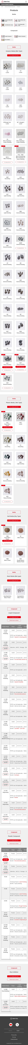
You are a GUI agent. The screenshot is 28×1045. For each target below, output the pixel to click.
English (18, 1030)
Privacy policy (14, 1034)
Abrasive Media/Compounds (10, 6)
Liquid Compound (8, 36)
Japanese (10, 1030)
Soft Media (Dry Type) (9, 24)
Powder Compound (21, 36)
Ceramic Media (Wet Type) (9, 21)
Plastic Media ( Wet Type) (21, 21)
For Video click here (7, 367)
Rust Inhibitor (7, 39)
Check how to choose (14, 620)
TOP (2, 6)
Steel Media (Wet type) (21, 25)
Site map (14, 1037)
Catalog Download (14, 1039)
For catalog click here (14, 55)
